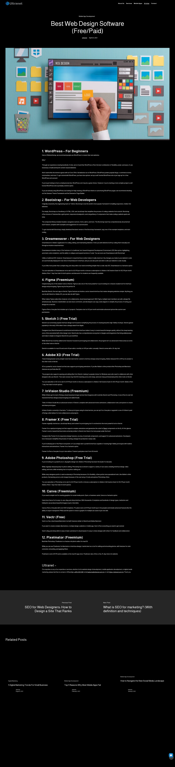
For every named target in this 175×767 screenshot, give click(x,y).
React (105, 428)
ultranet (84, 38)
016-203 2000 (138, 739)
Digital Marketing (13, 681)
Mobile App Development (87, 16)
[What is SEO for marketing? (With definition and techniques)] (131, 607)
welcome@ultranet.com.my (95, 572)
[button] (78, 738)
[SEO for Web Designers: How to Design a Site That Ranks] (44, 607)
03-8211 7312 (138, 743)
